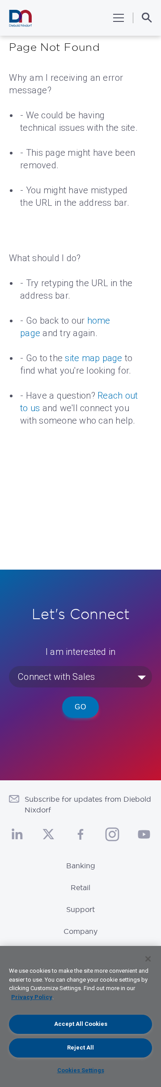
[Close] (148, 959)
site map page (93, 358)
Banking (80, 865)
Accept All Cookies (80, 1023)
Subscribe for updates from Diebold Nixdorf (88, 804)
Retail (80, 887)
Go (80, 707)
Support (80, 909)
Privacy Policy (31, 997)
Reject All (80, 1047)
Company (80, 931)
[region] (80, 1016)
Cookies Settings (80, 1070)
